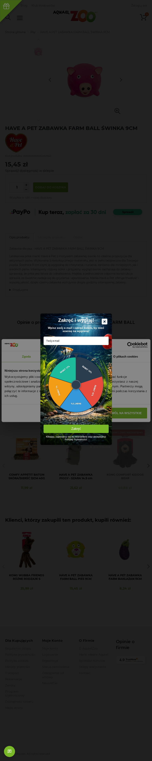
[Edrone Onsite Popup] (76, 380)
